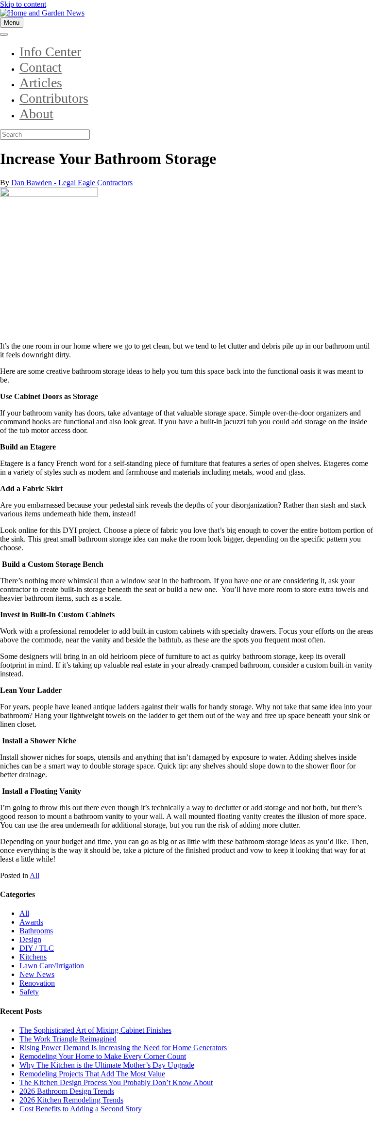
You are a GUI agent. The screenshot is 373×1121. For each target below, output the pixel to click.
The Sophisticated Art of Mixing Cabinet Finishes (95, 1030)
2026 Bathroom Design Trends (66, 1091)
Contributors (53, 98)
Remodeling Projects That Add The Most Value (92, 1074)
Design (30, 939)
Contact (40, 67)
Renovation (37, 983)
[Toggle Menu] (4, 34)
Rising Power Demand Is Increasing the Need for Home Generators (123, 1047)
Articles (40, 82)
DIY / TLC (36, 948)
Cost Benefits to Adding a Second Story (80, 1109)
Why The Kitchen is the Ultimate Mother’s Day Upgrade (106, 1065)
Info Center (50, 51)
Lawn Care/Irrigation (51, 965)
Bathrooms (36, 931)
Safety (29, 992)
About (36, 113)
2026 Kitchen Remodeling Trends (71, 1100)
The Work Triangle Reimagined (68, 1039)
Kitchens (33, 957)
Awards (31, 922)
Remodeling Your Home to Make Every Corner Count (102, 1056)
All (34, 875)
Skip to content (23, 4)
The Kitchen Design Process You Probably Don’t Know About (116, 1082)
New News (36, 974)
